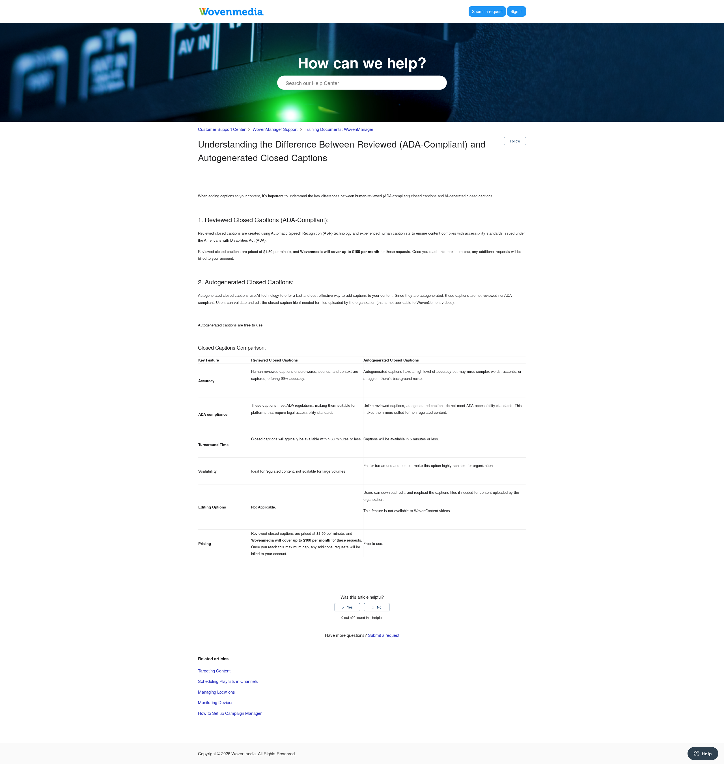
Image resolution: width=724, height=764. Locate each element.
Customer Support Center (221, 129)
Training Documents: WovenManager (339, 129)
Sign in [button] (516, 11)
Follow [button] (515, 140)
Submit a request (487, 11)
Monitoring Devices (216, 702)
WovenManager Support (275, 129)
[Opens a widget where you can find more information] (702, 754)
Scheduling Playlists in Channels (228, 681)
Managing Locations (216, 692)
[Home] (231, 11)
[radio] (347, 607)
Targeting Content (214, 671)
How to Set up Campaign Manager (230, 713)
